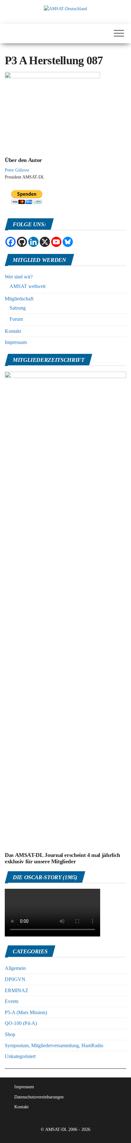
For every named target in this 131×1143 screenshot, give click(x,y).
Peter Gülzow (17, 170)
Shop (10, 1034)
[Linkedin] (33, 242)
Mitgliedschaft (19, 298)
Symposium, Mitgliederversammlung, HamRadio (54, 1045)
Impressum (16, 342)
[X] (45, 242)
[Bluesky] (68, 242)
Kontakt (13, 331)
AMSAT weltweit (27, 286)
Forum (16, 319)
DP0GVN (15, 979)
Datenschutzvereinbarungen (39, 1097)
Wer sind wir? (19, 276)
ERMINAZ (16, 990)
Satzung (18, 308)
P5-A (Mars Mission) (26, 1012)
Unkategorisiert (20, 1056)
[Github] (22, 242)
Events (11, 1001)
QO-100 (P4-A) (21, 1023)
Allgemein (15, 968)
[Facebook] (10, 242)
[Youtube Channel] (56, 242)
